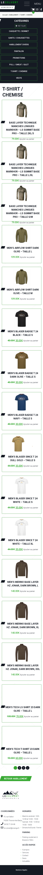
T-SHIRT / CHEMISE (19, 71)
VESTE (19, 78)
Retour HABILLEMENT (15, 778)
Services (25, 853)
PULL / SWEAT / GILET (19, 64)
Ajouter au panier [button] (26, 139)
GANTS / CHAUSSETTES (19, 38)
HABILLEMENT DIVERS (19, 44)
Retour (21, 26)
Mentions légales (21, 870)
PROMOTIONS (19, 58)
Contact (25, 855)
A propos (25, 850)
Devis (24, 858)
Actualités (26, 861)
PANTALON (19, 51)
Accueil (5, 15)
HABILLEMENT (13, 15)
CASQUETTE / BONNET (19, 31)
